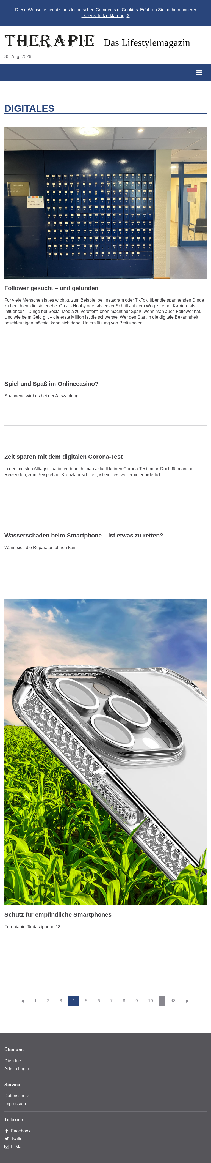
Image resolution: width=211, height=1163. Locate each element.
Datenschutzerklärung (103, 15)
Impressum (15, 1103)
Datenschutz (16, 1095)
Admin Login (16, 1068)
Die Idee (12, 1060)
